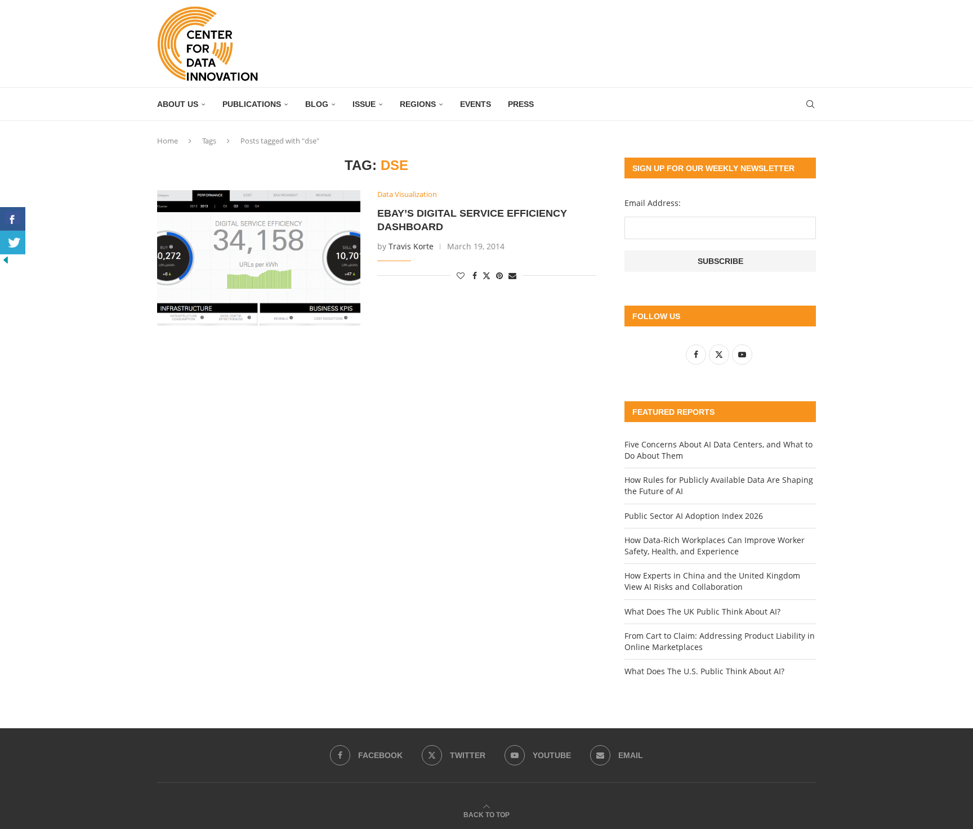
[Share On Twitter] (12, 242)
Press (521, 104)
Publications (251, 104)
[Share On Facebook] (12, 219)
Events (475, 104)
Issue (364, 104)
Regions (418, 104)
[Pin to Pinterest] (499, 275)
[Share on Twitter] (486, 275)
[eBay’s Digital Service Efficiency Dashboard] (258, 257)
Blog (316, 104)
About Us (177, 104)
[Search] (810, 104)
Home (167, 141)
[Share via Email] (512, 275)
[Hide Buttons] (5, 259)
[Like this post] (461, 275)
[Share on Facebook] (474, 275)
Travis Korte (411, 246)
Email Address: (652, 203)
